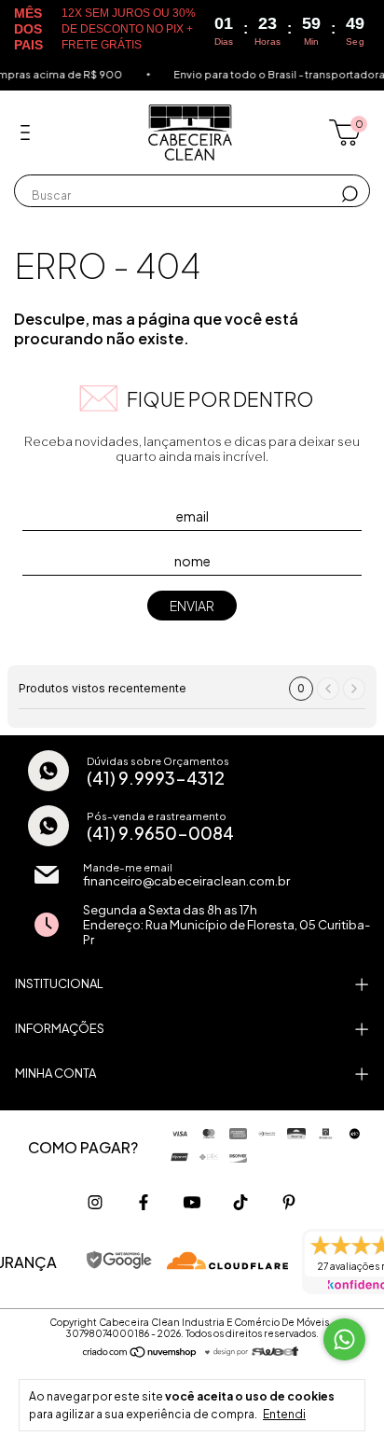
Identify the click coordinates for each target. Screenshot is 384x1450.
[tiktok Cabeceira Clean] (240, 1202)
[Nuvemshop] (140, 1352)
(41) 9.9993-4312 (156, 777)
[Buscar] (348, 194)
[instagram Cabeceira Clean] (95, 1202)
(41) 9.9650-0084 (160, 833)
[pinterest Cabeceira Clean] (289, 1202)
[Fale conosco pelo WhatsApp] (344, 1339)
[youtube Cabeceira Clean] (192, 1202)
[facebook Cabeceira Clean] (143, 1202)
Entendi (284, 1414)
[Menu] (28, 132)
